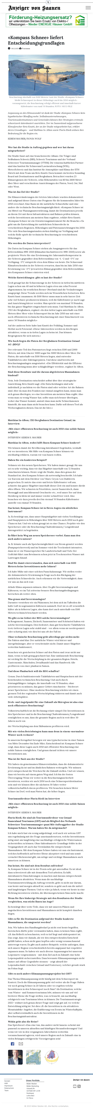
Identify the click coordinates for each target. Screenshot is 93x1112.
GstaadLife (31, 1088)
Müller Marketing (33, 1086)
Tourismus (26, 49)
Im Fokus (30, 1098)
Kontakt (7, 1081)
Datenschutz (9, 1088)
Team (6, 1090)
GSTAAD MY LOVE (33, 1091)
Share (12, 1043)
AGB (6, 1083)
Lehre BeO (30, 1096)
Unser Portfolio (33, 1080)
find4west (30, 1093)
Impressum (8, 1086)
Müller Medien (32, 1084)
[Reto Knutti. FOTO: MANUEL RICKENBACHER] (15, 1057)
